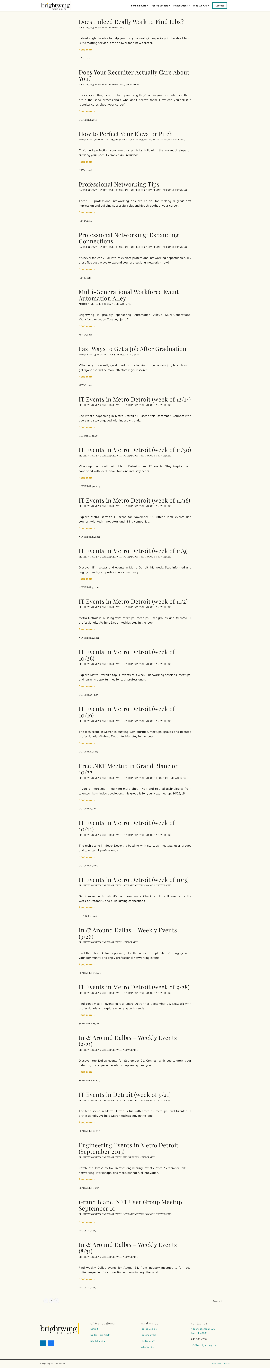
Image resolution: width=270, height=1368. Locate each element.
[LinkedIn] (43, 1343)
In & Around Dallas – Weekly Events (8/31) (128, 1248)
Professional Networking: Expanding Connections (129, 238)
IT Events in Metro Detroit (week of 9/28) (134, 987)
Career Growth (88, 190)
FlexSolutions (180, 5)
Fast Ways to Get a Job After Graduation (132, 348)
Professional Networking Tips (119, 184)
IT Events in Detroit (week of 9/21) (125, 1094)
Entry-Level (86, 139)
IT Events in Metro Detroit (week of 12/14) (135, 399)
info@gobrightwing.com (204, 1345)
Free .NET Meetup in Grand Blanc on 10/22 (129, 769)
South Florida (97, 1340)
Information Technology (139, 404)
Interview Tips (104, 139)
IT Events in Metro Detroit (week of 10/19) (127, 712)
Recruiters (132, 84)
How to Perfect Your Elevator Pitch (126, 133)
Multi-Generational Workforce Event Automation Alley (129, 295)
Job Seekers (100, 27)
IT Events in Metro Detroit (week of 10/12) (127, 826)
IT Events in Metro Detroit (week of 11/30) (135, 449)
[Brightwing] (56, 5)
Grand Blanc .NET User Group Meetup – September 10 (133, 1205)
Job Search (85, 27)
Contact (219, 5)
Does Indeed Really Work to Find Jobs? (131, 21)
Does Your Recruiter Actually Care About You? (134, 75)
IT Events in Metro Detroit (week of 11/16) (134, 500)
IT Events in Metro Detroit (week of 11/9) (133, 550)
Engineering (131, 1157)
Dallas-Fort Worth (100, 1334)
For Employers (138, 5)
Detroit (94, 1328)
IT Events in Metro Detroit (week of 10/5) (134, 879)
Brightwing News (90, 404)
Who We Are (148, 1347)
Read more (86, 49)
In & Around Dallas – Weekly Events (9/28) (128, 933)
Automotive (86, 303)
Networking (116, 27)
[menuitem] (215, 1363)
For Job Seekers (160, 5)
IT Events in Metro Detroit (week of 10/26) (127, 655)
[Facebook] (51, 1343)
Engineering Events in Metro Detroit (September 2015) (128, 1148)
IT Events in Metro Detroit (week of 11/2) (133, 601)
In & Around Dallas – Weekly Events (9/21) (128, 1041)
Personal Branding (173, 139)
